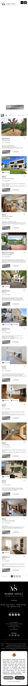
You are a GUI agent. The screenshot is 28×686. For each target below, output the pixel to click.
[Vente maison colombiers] (14, 431)
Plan (14, 627)
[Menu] (25, 2)
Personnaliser (8, 678)
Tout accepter (20, 678)
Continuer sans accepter (14, 681)
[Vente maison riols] (14, 393)
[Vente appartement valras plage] (14, 127)
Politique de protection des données (14, 623)
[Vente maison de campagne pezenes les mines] (14, 241)
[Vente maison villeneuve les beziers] (14, 507)
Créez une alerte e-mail (16, 107)
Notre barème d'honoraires (14, 626)
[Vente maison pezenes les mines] (14, 203)
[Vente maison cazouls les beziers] (14, 165)
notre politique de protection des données (14, 672)
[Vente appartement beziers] (14, 279)
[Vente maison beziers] (14, 355)
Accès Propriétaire (14, 629)
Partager (16, 151)
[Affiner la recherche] (22, 2)
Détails (7, 151)
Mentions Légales (14, 622)
